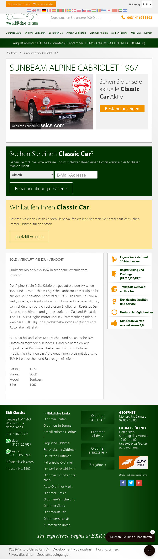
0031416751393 (139, 17)
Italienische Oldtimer (58, 462)
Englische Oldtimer (57, 443)
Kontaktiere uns (28, 236)
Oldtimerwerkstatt (56, 518)
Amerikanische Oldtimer (60, 434)
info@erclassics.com (20, 461)
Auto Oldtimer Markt (58, 486)
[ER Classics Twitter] (131, 483)
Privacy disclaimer (21, 554)
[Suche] (107, 17)
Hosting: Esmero (107, 549)
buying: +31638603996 (20, 453)
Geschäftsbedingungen (53, 554)
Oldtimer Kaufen (55, 419)
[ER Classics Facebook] (123, 483)
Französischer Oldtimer (60, 449)
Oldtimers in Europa (57, 425)
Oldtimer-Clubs (54, 505)
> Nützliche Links (57, 413)
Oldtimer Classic (55, 493)
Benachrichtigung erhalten (40, 188)
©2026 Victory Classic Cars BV (29, 549)
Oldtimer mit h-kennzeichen (60, 477)
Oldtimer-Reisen (55, 512)
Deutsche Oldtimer (57, 456)
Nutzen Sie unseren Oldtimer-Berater (31, 4)
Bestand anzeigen (122, 108)
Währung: (134, 4)
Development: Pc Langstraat (72, 549)
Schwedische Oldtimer (59, 468)
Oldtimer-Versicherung (60, 499)
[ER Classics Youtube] (139, 483)
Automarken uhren (57, 525)
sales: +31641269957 (20, 442)
